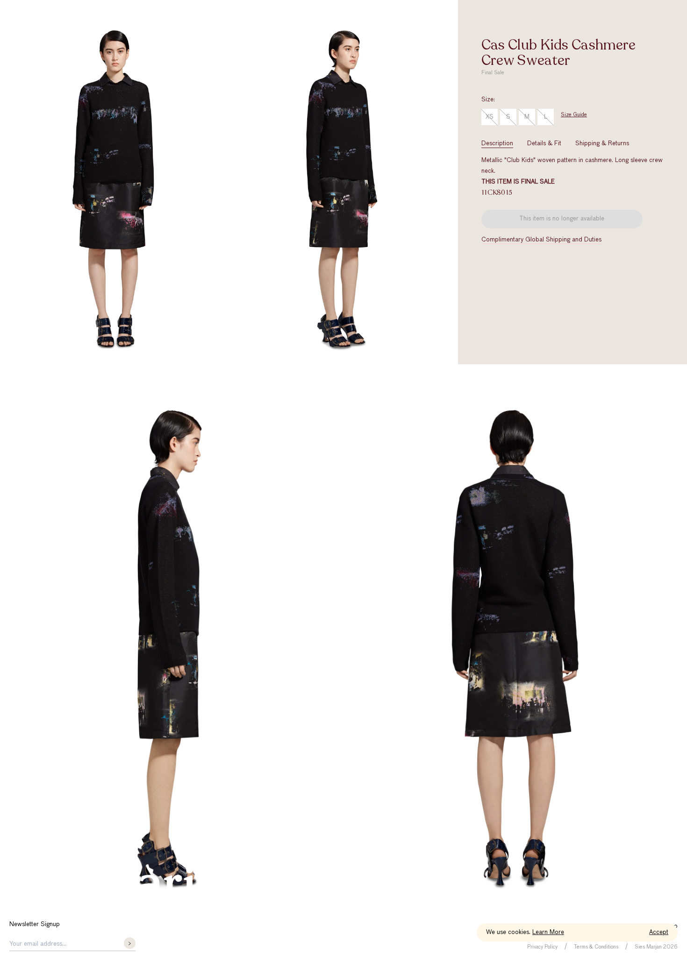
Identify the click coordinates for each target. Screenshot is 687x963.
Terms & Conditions (596, 946)
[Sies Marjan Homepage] (128, 887)
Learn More (548, 932)
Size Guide (574, 114)
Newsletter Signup (34, 924)
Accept (658, 932)
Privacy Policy (542, 946)
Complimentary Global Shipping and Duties (541, 240)
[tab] (497, 143)
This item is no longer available (561, 219)
